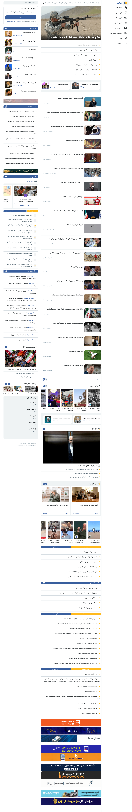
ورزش (66, 3)
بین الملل (86, 3)
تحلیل (96, 429)
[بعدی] (44, 379)
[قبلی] (46, 379)
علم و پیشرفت (73, 3)
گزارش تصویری (30, 347)
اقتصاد (92, 3)
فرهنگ (61, 3)
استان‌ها (47, 3)
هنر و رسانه (54, 3)
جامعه (97, 3)
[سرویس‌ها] (44, 3)
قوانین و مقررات (33, 23)
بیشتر (34, 436)
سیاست (80, 3)
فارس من (32, 177)
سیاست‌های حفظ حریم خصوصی (13, 21)
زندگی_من (95, 483)
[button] (97, 379)
